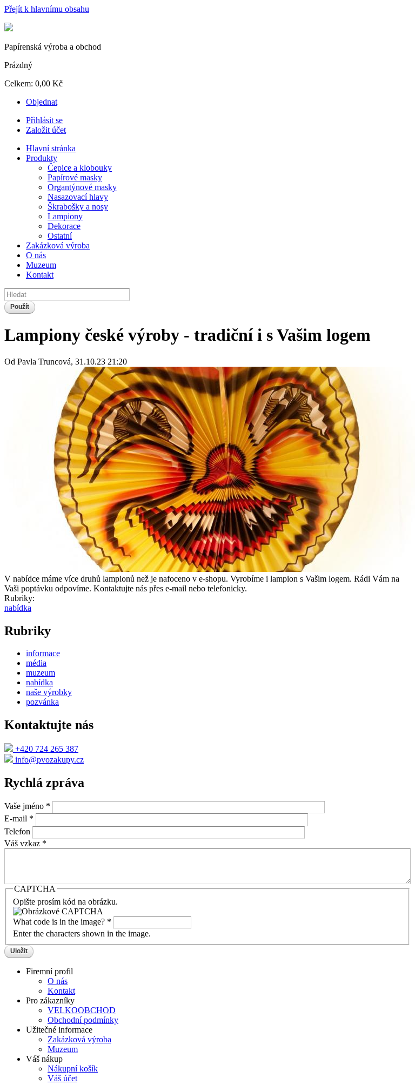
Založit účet (46, 129)
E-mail (19, 819)
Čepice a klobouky (80, 167)
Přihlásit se (44, 120)
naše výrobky (49, 692)
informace (43, 653)
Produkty (41, 158)
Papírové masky (75, 177)
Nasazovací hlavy (78, 196)
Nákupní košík (73, 1068)
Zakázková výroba (58, 245)
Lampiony (65, 216)
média (36, 663)
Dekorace (64, 226)
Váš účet (62, 1078)
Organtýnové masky (82, 187)
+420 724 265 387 (45, 748)
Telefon (18, 831)
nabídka (17, 607)
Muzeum (41, 264)
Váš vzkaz (25, 843)
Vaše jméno (27, 806)
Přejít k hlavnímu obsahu (46, 9)
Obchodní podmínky (83, 1019)
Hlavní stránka (51, 148)
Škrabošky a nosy (78, 206)
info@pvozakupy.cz (48, 759)
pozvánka (42, 701)
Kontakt (39, 274)
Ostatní (60, 235)
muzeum (40, 672)
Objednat (41, 101)
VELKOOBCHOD (82, 1010)
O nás (36, 255)
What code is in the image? (62, 921)
